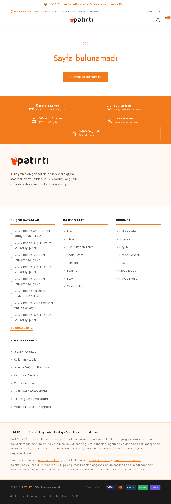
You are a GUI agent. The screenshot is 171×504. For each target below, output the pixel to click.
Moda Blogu (127, 271)
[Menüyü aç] (4, 20)
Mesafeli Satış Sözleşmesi (32, 407)
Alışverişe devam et (85, 77)
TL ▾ (158, 11)
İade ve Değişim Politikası (32, 367)
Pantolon (73, 263)
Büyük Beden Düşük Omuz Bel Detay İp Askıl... (32, 245)
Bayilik (123, 247)
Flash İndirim (76, 286)
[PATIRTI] (81, 20)
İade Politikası (58, 496)
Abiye (70, 231)
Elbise (71, 239)
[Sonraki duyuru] (162, 4)
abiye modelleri (48, 460)
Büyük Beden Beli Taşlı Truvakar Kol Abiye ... (30, 257)
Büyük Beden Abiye (80, 247)
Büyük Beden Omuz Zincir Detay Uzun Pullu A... (32, 233)
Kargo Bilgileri (129, 278)
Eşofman (73, 271)
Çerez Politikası (25, 383)
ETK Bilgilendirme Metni (31, 399)
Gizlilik (14, 496)
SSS (122, 263)
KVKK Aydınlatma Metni (30, 391)
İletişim (124, 239)
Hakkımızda (69, 11)
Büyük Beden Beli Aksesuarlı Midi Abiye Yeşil (34, 305)
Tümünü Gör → (21, 328)
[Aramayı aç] (158, 20)
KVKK (74, 496)
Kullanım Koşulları (26, 359)
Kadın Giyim (75, 255)
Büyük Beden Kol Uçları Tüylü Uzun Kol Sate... (30, 293)
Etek (70, 278)
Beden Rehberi (129, 255)
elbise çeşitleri (99, 460)
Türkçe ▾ (148, 11)
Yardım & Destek (88, 11)
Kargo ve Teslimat (27, 375)
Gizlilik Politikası (25, 351)
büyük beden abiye (127, 460)
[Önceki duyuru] (8, 4)
